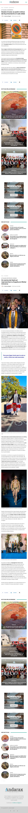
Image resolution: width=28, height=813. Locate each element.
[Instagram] (14, 811)
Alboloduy (13, 170)
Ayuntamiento (11, 7)
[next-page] (4, 177)
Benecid (11, 253)
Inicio (2, 7)
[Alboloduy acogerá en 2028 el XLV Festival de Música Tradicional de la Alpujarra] (14, 161)
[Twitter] (17, 811)
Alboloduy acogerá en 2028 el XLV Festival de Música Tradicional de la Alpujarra (14, 172)
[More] (19, 20)
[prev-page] (2, 177)
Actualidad (6, 7)
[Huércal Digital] (2, 16)
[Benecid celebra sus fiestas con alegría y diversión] (5, 255)
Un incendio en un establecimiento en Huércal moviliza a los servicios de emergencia (14, 144)
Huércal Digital (8, 16)
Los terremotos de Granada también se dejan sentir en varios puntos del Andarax (14, 116)
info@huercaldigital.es (17, 802)
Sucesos (14, 114)
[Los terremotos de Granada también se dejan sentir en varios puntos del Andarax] (14, 105)
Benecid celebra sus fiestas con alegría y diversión (17, 256)
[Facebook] (10, 811)
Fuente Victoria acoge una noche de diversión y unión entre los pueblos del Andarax (18, 265)
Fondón (11, 262)
